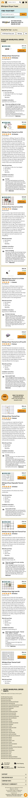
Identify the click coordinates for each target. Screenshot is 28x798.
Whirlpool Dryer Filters (6, 719)
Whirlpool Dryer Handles (6, 721)
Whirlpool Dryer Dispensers (7, 708)
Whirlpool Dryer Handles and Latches (9, 722)
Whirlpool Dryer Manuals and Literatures (10, 735)
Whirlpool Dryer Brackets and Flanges (9, 701)
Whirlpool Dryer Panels (6, 739)
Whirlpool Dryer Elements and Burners (10, 716)
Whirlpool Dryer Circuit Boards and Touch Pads (11, 705)
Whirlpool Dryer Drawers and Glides (9, 711)
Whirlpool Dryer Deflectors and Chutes (10, 706)
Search (23, 14)
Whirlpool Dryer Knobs (6, 729)
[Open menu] (6, 2)
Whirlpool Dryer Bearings (7, 698)
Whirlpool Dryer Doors (6, 709)
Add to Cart (21, 50)
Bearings (20, 33)
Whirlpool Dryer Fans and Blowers (9, 718)
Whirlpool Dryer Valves (6, 755)
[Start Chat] (25, 795)
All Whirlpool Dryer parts (8, 33)
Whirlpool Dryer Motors (6, 737)
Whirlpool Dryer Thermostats (7, 750)
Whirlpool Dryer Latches (6, 730)
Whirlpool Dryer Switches (7, 748)
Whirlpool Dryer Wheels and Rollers (9, 756)
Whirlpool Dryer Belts (6, 700)
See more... (7, 97)
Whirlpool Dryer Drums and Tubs (8, 713)
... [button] (18, 116)
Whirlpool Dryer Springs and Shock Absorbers (11, 747)
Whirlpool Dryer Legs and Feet (8, 732)
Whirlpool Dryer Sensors (6, 745)
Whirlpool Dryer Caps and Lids (8, 703)
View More (15, 30)
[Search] (20, 2)
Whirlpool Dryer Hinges (6, 726)
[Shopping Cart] (26, 2)
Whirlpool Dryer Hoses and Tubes (8, 727)
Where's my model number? (8, 17)
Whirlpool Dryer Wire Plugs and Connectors (11, 758)
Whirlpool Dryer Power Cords (7, 740)
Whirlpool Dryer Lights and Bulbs (8, 734)
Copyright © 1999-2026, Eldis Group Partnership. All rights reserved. (14, 795)
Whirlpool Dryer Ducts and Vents (8, 714)
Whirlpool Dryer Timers (6, 751)
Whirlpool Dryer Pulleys (6, 742)
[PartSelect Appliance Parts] (2, 2)
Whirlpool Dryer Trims (6, 753)
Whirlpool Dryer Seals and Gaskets (9, 743)
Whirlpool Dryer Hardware (7, 724)
